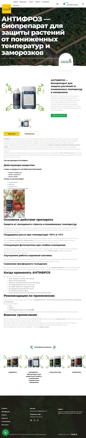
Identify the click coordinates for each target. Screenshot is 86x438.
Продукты (12, 58)
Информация (30, 134)
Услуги (31, 1)
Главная (15, 1)
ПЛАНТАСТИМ (53, 372)
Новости (37, 1)
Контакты (16, 5)
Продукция (22, 1)
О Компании (45, 1)
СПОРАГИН (74, 372)
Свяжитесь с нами (58, 115)
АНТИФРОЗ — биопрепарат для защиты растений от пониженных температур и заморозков (32, 377)
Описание (11, 134)
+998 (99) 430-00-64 (72, 4)
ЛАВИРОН (11, 372)
